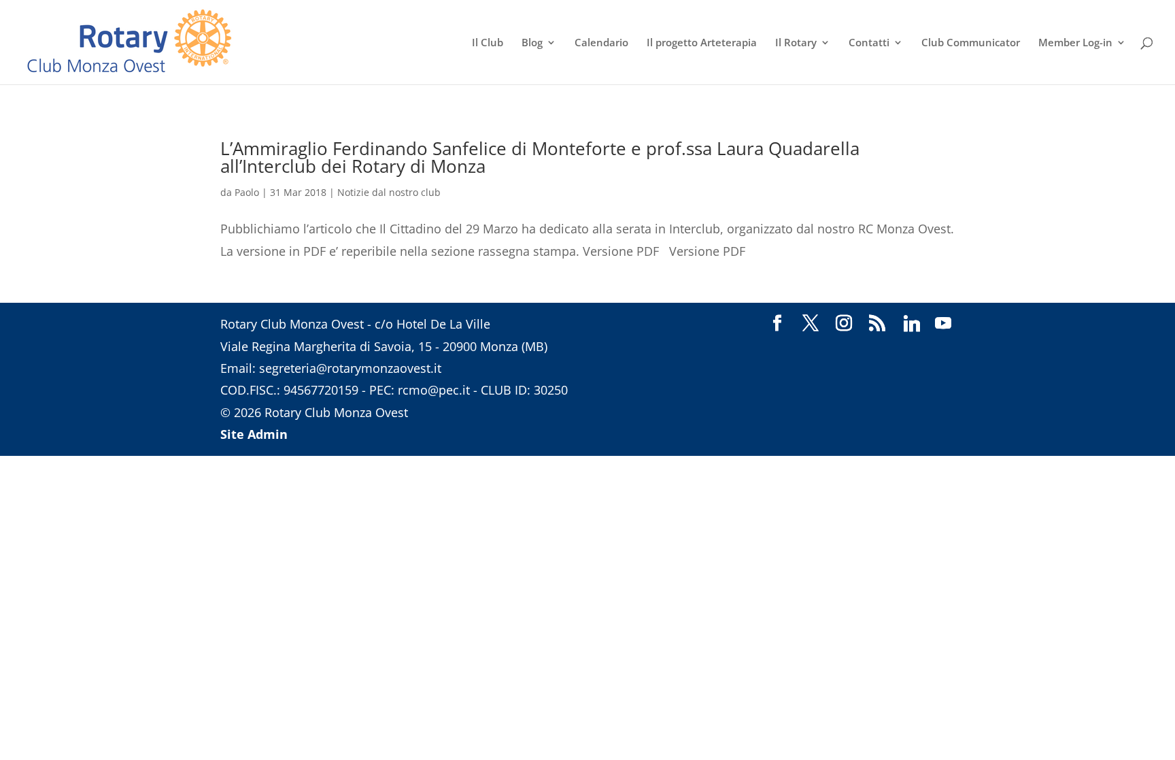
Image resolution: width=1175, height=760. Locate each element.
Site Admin (254, 434)
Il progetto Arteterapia (702, 43)
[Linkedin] (911, 324)
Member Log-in (1075, 43)
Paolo (247, 192)
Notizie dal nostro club (389, 192)
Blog (532, 43)
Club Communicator (970, 43)
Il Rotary (796, 43)
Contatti (869, 43)
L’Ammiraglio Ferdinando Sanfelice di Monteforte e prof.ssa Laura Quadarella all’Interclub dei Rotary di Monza (539, 157)
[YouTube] (943, 324)
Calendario (601, 43)
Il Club (487, 43)
